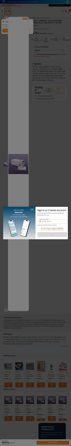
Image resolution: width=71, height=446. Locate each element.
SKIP (32, 209)
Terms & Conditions (47, 230)
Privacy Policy (59, 230)
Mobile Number (44, 219)
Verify (52, 234)
